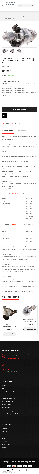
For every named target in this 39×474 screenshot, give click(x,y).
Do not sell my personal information (12, 414)
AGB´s (3, 388)
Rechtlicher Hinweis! (8, 392)
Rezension (22, 131)
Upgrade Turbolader (30, 92)
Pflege (3, 438)
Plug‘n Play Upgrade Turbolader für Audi (13, 86)
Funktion (4, 428)
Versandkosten (6, 404)
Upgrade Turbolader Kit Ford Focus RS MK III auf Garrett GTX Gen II (29, 321)
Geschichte (5, 441)
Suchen (4, 385)
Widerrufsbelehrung (8, 401)
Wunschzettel (6, 444)
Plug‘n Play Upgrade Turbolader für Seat (13, 88)
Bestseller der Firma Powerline (17, 84)
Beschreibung (8, 131)
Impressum (5, 395)
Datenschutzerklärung (8, 398)
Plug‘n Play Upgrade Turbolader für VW (13, 92)
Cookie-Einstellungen (8, 411)
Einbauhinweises (7, 432)
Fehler (3, 435)
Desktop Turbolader (31, 84)
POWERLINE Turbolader (10, 4)
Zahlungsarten (6, 407)
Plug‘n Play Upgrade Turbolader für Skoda (13, 90)
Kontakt (4, 447)
